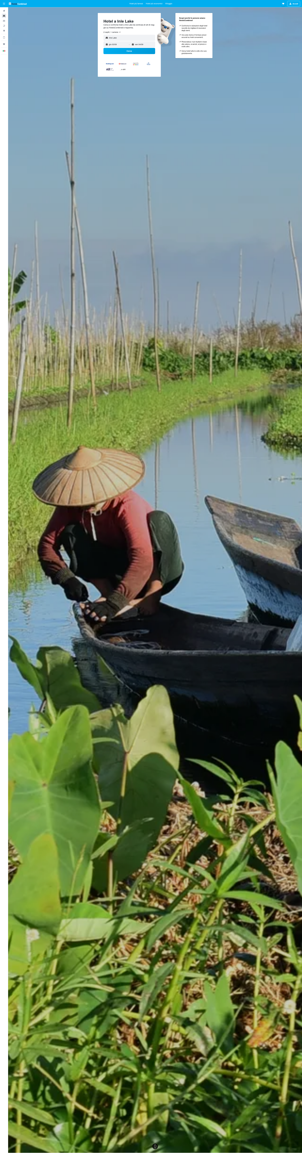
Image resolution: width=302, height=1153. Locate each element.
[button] (4, 3)
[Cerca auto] (4, 20)
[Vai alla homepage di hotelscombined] (17, 3)
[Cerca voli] (4, 11)
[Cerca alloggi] (4, 15)
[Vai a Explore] (4, 30)
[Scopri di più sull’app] (4, 37)
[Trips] (4, 44)
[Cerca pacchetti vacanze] (4, 25)
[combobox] (112, 32)
